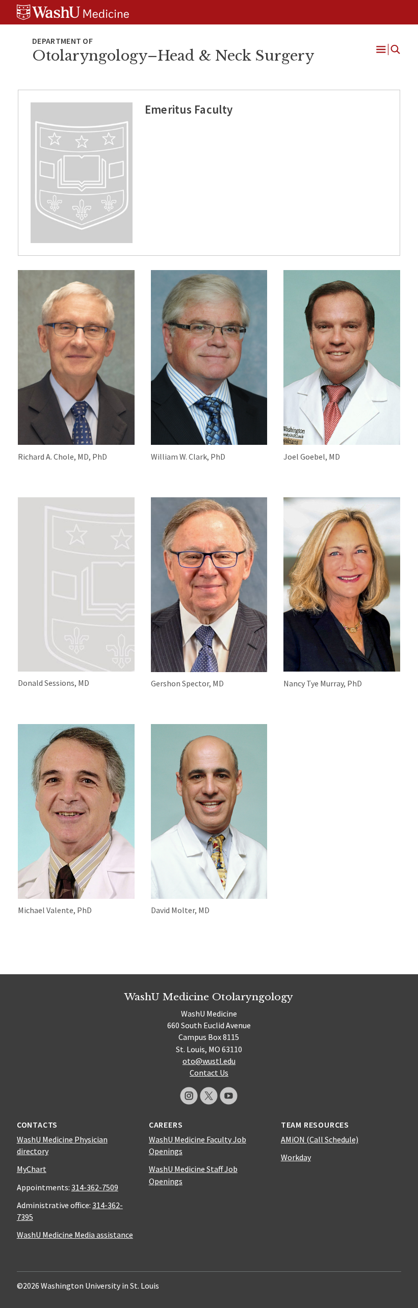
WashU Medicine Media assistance (75, 1235)
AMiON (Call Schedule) (319, 1139)
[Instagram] (189, 1096)
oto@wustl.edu (209, 1061)
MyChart (31, 1169)
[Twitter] (209, 1096)
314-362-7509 (94, 1187)
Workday (296, 1157)
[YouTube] (229, 1096)
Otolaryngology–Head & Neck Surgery (173, 56)
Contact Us (209, 1072)
